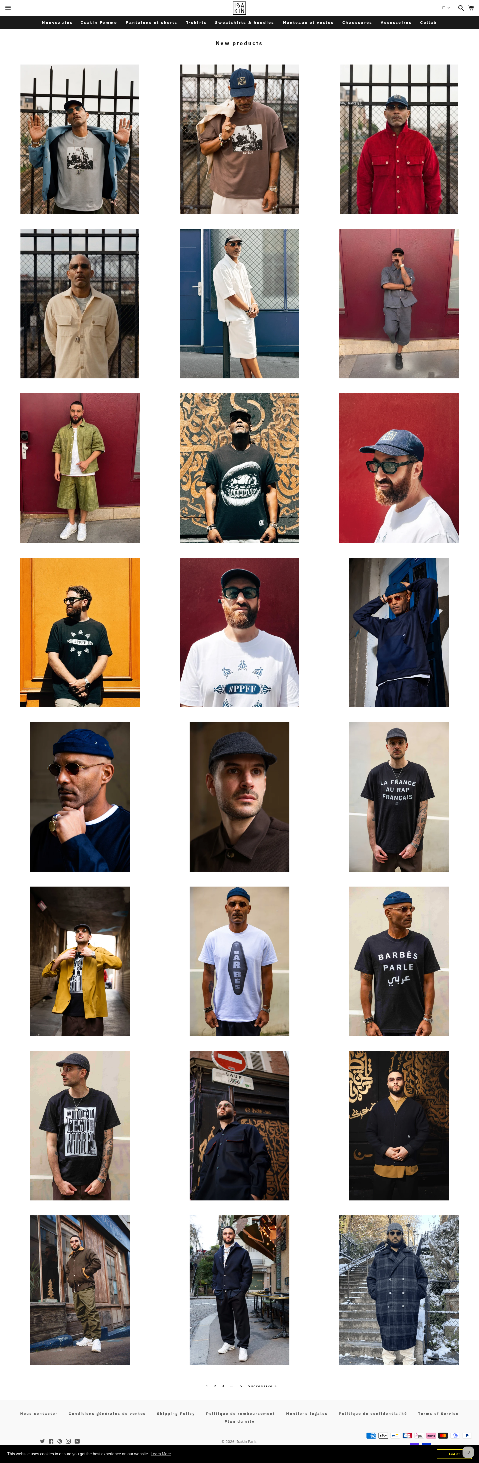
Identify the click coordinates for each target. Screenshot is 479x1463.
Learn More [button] (161, 1454)
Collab (428, 22)
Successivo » (262, 1386)
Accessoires (396, 22)
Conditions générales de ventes (107, 1413)
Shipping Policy (176, 1413)
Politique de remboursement (240, 1413)
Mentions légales (307, 1413)
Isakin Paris (246, 1441)
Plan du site (240, 1421)
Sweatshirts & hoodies (244, 22)
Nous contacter (39, 1413)
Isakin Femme (99, 22)
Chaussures (357, 22)
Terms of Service (438, 1413)
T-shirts (196, 22)
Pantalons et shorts (152, 22)
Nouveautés (57, 22)
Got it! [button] (454, 1454)
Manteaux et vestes (308, 22)
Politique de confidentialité (373, 1413)
